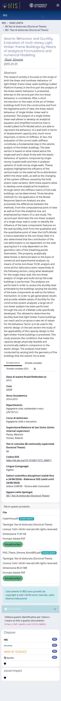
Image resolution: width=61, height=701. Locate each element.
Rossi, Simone (13, 59)
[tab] (35, 368)
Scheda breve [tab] (13, 362)
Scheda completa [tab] (33, 362)
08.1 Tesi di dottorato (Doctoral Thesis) (26, 30)
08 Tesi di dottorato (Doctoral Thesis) (25, 26)
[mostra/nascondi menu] (58, 5)
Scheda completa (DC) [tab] (17, 368)
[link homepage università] (38, 5)
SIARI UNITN (16, 23)
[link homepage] (11, 5)
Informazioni (14, 608)
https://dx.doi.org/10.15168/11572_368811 (29, 460)
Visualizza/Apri (13, 544)
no (7, 451)
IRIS (4, 23)
